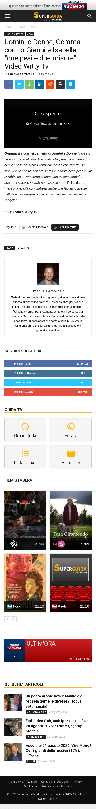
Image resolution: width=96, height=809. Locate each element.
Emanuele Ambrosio (21, 73)
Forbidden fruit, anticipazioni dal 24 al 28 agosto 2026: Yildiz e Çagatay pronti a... (58, 725)
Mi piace (82, 363)
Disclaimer (30, 786)
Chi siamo (17, 782)
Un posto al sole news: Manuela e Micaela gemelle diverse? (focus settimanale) (54, 701)
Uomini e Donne (27, 27)
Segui (84, 373)
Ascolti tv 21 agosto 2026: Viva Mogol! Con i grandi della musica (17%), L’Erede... (58, 750)
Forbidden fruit (35, 736)
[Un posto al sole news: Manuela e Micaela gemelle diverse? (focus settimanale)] (13, 702)
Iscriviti (82, 392)
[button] (89, 16)
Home (8, 27)
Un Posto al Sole (36, 712)
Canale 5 (23, 248)
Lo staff (32, 782)
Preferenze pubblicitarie (57, 786)
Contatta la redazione (55, 782)
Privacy (77, 782)
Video (30, 33)
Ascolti (31, 761)
